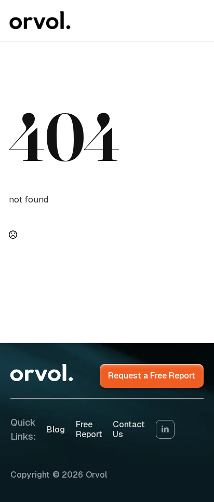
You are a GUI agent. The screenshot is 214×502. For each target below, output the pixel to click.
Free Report (89, 429)
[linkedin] (165, 429)
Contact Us (129, 429)
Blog (56, 430)
